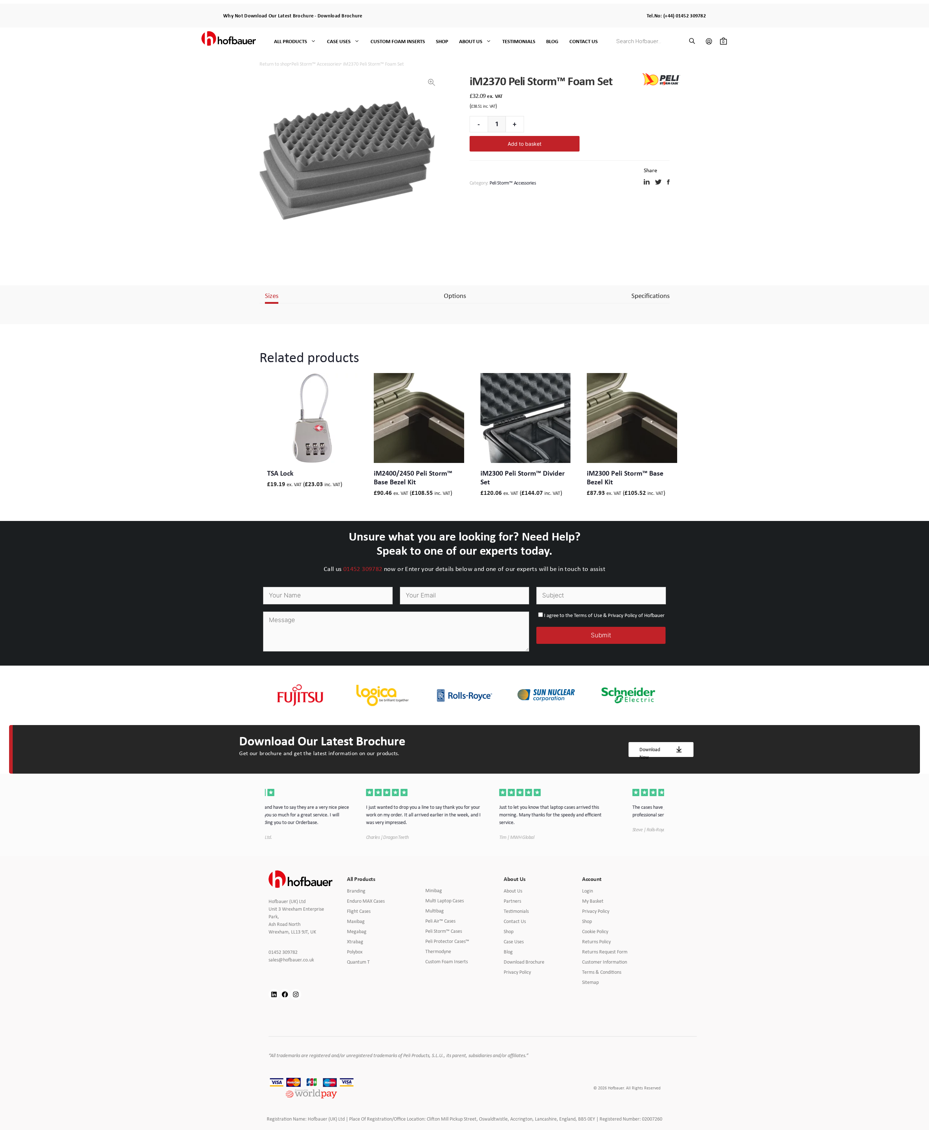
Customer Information (604, 962)
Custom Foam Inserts (398, 41)
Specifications (650, 295)
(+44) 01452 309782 (684, 15)
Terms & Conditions (601, 972)
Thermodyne (438, 951)
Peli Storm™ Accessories (315, 64)
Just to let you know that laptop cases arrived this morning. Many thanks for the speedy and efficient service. (456, 814)
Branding (356, 890)
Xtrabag (355, 941)
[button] (431, 82)
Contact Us (583, 41)
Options (455, 295)
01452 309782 (362, 568)
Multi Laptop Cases (444, 900)
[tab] (271, 295)
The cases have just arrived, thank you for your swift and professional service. (595, 811)
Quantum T (358, 962)
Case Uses (339, 41)
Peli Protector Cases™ (447, 941)
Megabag (357, 931)
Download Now (649, 751)
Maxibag (356, 921)
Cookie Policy (595, 931)
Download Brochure (340, 15)
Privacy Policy (517, 972)
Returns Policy (596, 941)
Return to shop (274, 64)
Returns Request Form (604, 951)
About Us (470, 41)
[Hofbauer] (228, 41)
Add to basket (524, 144)
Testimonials (518, 41)
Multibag (434, 910)
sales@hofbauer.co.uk (297, 960)
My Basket (592, 901)
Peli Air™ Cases (440, 921)
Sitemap (590, 982)
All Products (290, 41)
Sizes (271, 295)
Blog (552, 41)
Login (587, 890)
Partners (512, 901)
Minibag (433, 890)
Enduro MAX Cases (366, 901)
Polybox (355, 951)
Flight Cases (359, 911)
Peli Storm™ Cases (443, 931)
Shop (442, 41)
